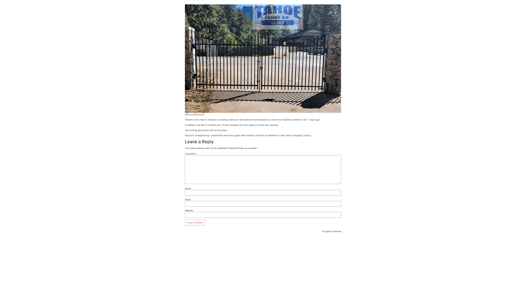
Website (189, 210)
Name (188, 188)
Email (188, 199)
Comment (191, 154)
